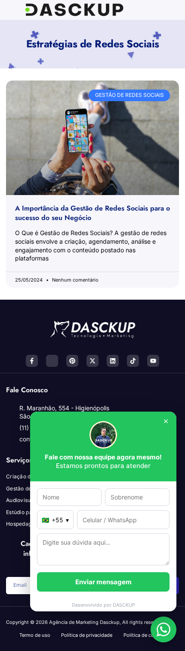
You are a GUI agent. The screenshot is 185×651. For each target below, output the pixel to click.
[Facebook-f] (32, 361)
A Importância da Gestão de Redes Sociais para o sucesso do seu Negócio (92, 213)
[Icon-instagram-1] (52, 361)
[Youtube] (153, 361)
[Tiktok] (133, 361)
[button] (142, 10)
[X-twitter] (92, 361)
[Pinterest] (72, 361)
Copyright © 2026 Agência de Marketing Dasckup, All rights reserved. (85, 622)
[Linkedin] (113, 361)
